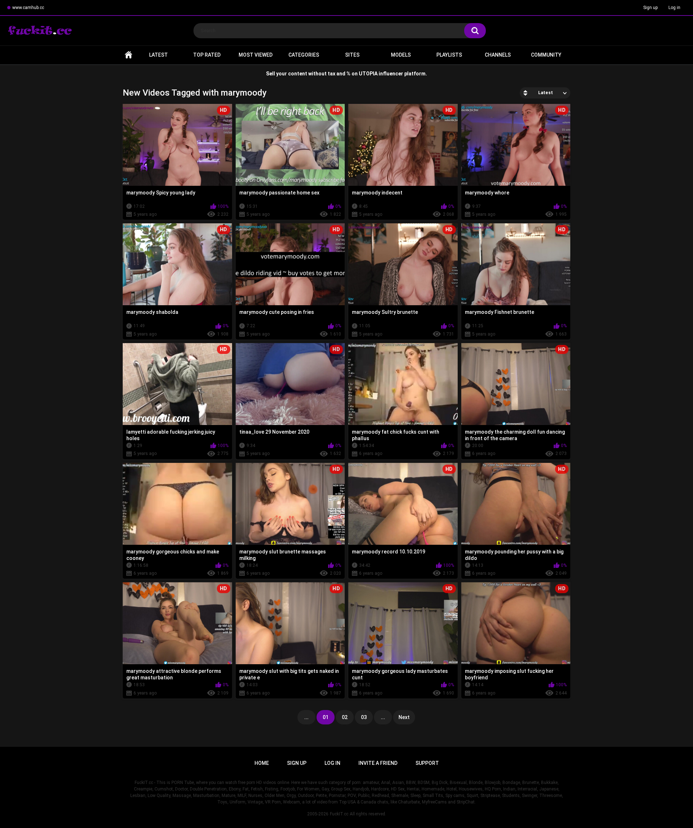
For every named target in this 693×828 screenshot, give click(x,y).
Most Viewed (256, 55)
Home (128, 55)
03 (364, 717)
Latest (158, 55)
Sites (352, 55)
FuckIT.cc (339, 813)
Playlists (449, 55)
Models (401, 55)
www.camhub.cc (28, 7)
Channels (498, 55)
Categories (303, 55)
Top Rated (207, 55)
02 (345, 717)
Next (404, 717)
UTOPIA (368, 73)
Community (546, 55)
